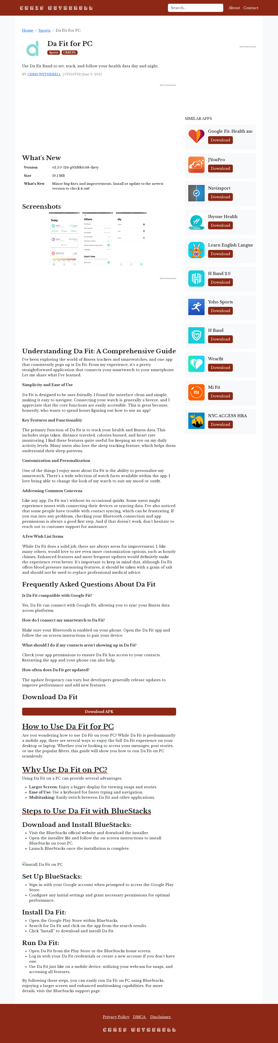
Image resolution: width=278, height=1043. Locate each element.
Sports (44, 30)
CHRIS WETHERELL (44, 74)
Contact (250, 8)
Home (27, 30)
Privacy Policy (116, 1017)
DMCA (140, 1017)
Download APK (99, 711)
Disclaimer (161, 1017)
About (234, 8)
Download (220, 140)
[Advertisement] (99, 117)
